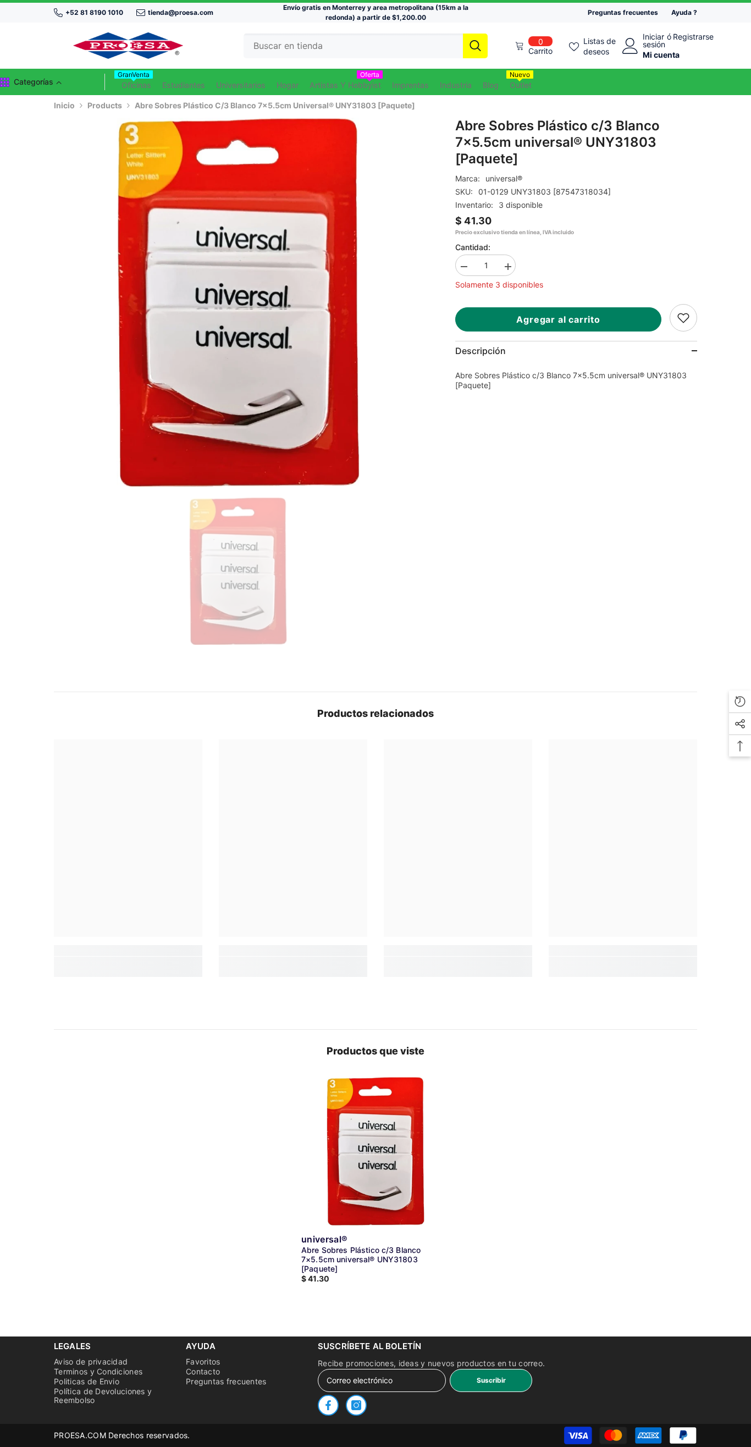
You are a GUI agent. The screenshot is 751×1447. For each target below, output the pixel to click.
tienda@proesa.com (180, 12)
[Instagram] (356, 1405)
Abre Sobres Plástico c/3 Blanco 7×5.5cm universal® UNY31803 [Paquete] (361, 1259)
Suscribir (491, 1380)
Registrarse (693, 37)
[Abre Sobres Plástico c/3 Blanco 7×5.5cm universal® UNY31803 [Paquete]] (375, 1151)
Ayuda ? (684, 12)
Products (104, 105)
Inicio (64, 105)
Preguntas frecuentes (623, 12)
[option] (238, 302)
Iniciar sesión (654, 40)
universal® (503, 178)
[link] (683, 318)
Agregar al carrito (558, 319)
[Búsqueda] (366, 46)
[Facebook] (328, 1405)
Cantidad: (472, 247)
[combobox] (353, 46)
